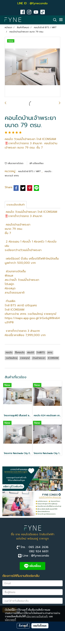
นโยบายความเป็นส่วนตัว (37, 616)
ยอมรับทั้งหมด (40, 625)
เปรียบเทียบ (38, 163)
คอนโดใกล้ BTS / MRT (30, 171)
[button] (54, 20)
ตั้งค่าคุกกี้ (23, 625)
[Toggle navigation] (60, 19)
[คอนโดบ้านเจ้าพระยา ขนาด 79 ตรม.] (32, 67)
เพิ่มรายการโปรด (15, 163)
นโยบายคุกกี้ (10, 619)
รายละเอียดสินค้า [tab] (15, 205)
